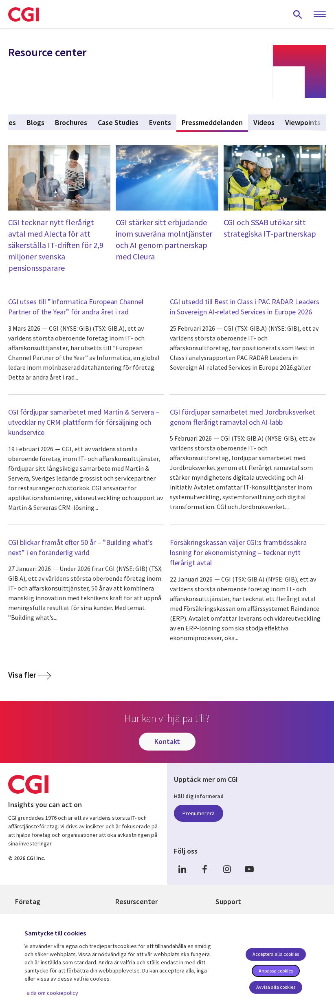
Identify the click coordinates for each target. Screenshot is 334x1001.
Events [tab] (160, 122)
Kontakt (167, 741)
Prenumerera (198, 813)
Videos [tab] (264, 122)
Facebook (204, 869)
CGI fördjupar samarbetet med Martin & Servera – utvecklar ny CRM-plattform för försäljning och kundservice (83, 422)
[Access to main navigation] (319, 14)
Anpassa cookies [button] (276, 971)
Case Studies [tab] (118, 122)
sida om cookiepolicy (52, 993)
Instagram (227, 869)
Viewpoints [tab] (303, 122)
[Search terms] (297, 14)
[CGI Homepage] (23, 14)
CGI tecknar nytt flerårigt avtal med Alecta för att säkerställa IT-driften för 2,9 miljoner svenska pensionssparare (55, 245)
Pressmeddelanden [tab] (215, 122)
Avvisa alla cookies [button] (275, 987)
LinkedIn (182, 869)
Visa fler (22, 675)
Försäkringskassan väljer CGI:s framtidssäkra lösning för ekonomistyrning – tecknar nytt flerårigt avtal (238, 552)
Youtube (249, 869)
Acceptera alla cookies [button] (276, 954)
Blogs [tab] (35, 122)
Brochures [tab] (71, 122)
